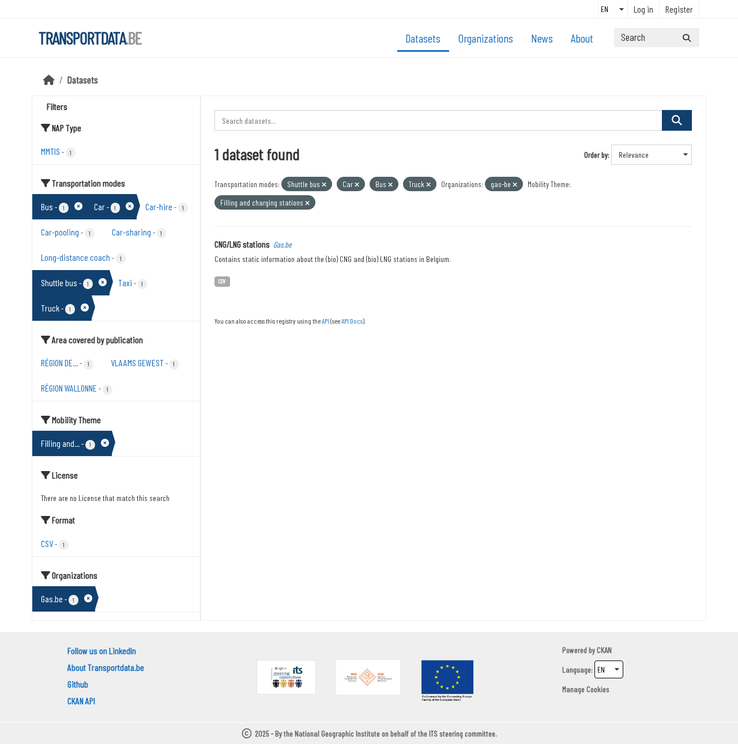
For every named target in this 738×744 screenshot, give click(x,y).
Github (77, 683)
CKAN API (81, 700)
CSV (222, 280)
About (582, 38)
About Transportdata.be (105, 667)
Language (576, 669)
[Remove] (324, 184)
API (325, 321)
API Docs (352, 321)
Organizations (485, 38)
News (542, 38)
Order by (596, 155)
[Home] (49, 79)
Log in (643, 8)
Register (679, 8)
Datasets (422, 38)
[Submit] (686, 37)
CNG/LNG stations (242, 243)
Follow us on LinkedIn (101, 650)
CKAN (604, 650)
